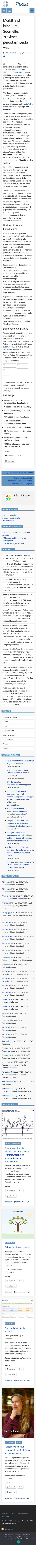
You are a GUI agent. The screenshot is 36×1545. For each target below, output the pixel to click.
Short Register (7, 540)
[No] (33, 1539)
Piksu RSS (9, 1529)
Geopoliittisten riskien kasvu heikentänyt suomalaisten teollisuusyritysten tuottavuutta (19, 823)
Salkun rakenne (8, 735)
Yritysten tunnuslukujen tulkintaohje (18, 472)
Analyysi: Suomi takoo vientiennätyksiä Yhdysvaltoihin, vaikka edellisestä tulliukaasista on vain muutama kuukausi (19, 836)
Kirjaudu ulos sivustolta (11, 518)
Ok (18, 1542)
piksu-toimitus (26, 53)
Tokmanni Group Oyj (10, 1088)
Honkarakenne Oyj (9, 1041)
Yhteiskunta (7, 748)
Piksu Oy (5, 1513)
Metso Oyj (6, 971)
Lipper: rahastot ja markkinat (13, 543)
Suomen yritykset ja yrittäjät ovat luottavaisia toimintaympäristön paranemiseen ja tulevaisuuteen (17, 1155)
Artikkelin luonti (8, 520)
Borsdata (5, 535)
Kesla (4, 1020)
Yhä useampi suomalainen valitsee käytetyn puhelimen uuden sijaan (18, 773)
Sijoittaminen (7, 739)
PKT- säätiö (7, 349)
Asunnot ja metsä (9, 717)
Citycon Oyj (6, 882)
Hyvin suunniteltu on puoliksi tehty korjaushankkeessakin (20, 762)
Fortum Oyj (6, 999)
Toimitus (13, 1513)
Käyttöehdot (23, 1513)
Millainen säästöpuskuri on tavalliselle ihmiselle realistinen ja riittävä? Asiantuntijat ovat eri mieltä (20, 851)
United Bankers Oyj (9, 936)
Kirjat (4, 726)
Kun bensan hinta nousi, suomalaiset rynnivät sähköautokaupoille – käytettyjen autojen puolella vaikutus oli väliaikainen (20, 797)
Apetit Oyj (5, 1013)
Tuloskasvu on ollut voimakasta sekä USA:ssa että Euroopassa (17, 558)
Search (32, 10)
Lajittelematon (8, 730)
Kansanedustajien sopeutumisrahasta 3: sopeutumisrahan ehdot (15, 582)
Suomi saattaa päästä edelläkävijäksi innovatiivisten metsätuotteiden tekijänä (20, 481)
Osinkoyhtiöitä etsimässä (17, 1247)
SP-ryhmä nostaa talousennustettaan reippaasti (19, 783)
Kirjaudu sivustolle (9, 515)
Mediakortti (6, 1516)
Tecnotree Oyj (7, 1048)
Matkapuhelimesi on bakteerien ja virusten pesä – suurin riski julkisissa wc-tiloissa (20, 865)
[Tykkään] (4, 56)
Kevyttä (5, 722)
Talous (5, 744)
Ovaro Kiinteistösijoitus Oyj (12, 896)
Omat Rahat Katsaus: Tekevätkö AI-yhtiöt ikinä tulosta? (16, 628)
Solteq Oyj (6, 903)
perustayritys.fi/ (18, 72)
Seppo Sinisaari (20, 1292)
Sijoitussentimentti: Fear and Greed (16, 532)
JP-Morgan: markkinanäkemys (14, 538)
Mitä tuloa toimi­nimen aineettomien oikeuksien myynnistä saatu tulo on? (17, 811)
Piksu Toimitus (20, 1202)
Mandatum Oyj (7, 943)
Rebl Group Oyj (7, 957)
